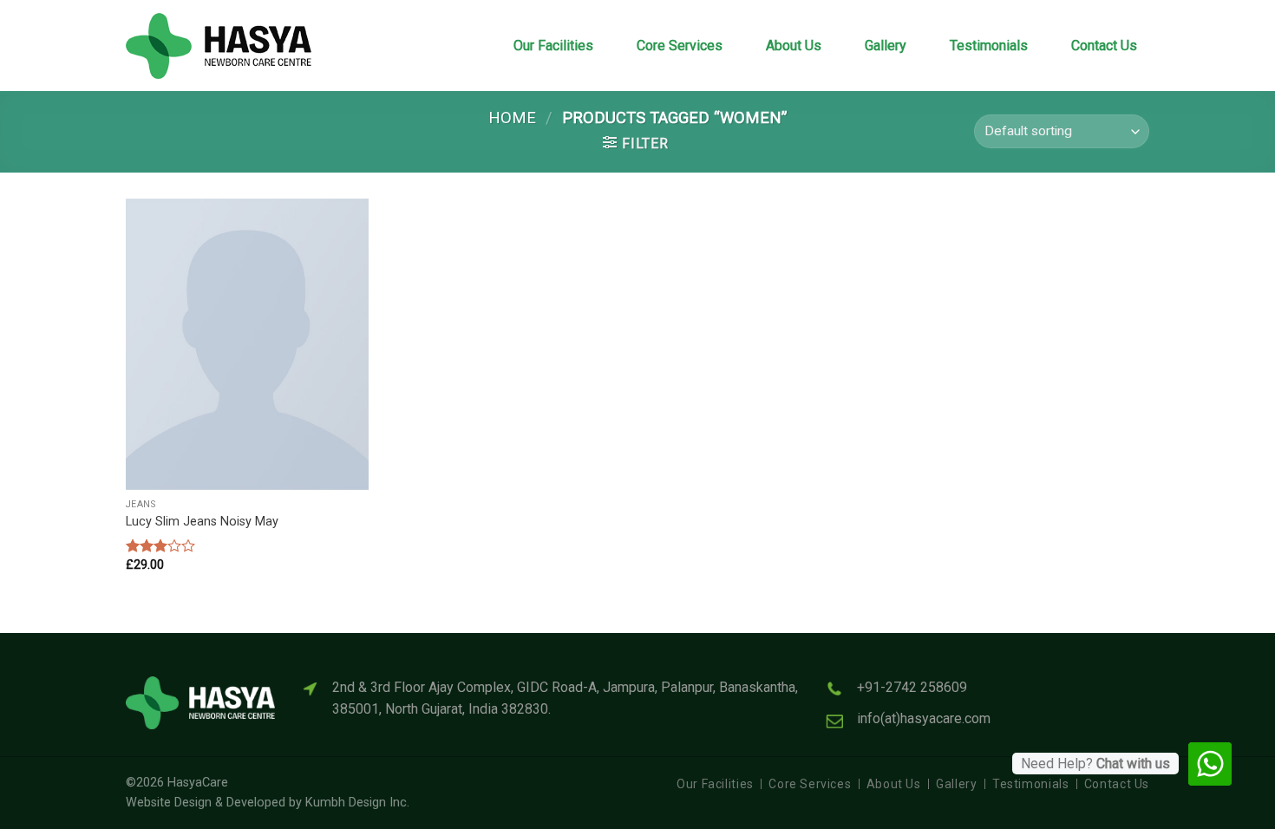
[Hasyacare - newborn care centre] (230, 46)
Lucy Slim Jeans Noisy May (202, 521)
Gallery (885, 45)
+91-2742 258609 (912, 687)
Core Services (679, 45)
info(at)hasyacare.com (924, 718)
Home (512, 117)
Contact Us (1104, 45)
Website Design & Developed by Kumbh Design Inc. (267, 802)
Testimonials (989, 45)
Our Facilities (553, 45)
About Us (793, 45)
